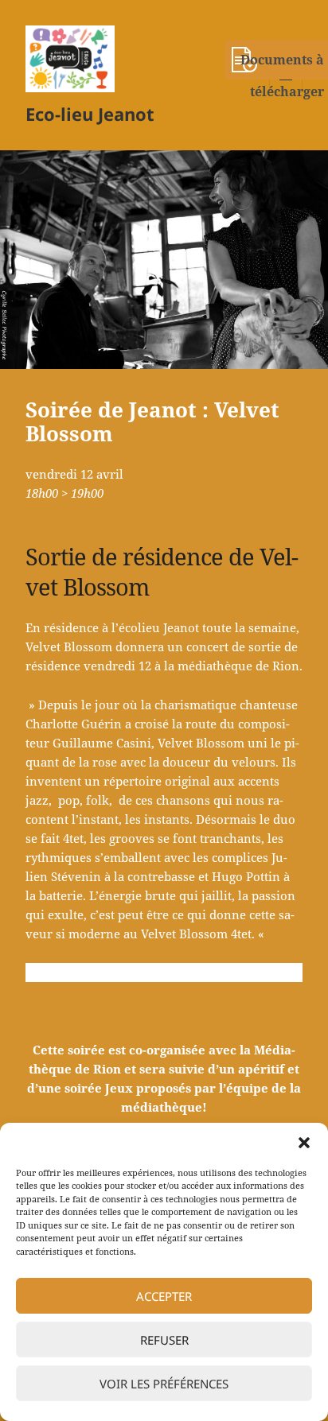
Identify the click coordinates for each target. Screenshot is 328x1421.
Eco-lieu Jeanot (89, 114)
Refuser (164, 1340)
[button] (304, 1143)
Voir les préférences (164, 1384)
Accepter (164, 1296)
